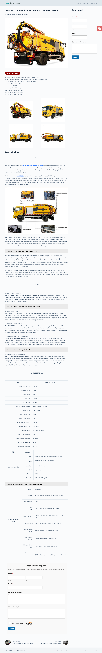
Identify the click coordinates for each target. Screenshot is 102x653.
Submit (12, 628)
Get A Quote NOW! (12, 73)
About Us (86, 3)
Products (79, 3)
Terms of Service (73, 650)
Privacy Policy (84, 650)
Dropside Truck (20, 650)
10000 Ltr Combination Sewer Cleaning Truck (17, 14)
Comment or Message (15, 592)
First (9, 580)
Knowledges (93, 650)
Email (10, 584)
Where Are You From (15, 607)
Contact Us (94, 3)
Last (27, 580)
